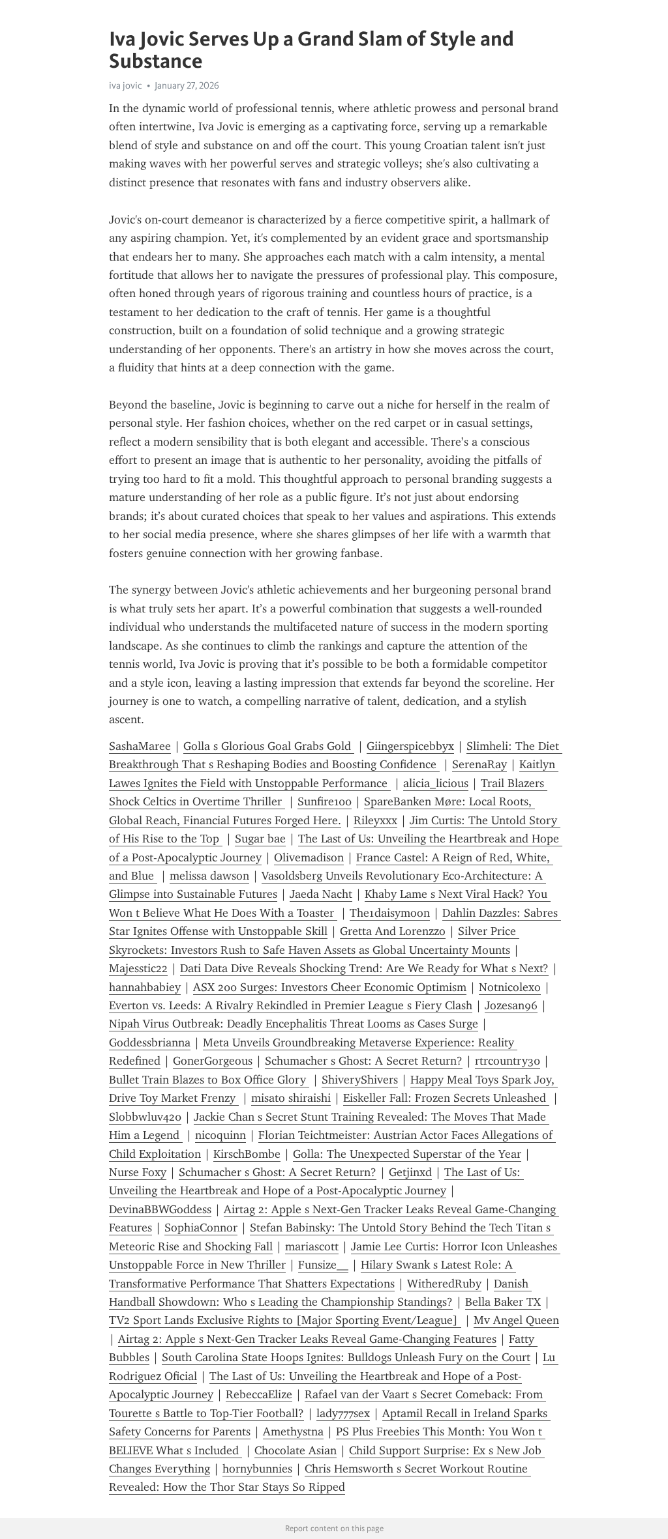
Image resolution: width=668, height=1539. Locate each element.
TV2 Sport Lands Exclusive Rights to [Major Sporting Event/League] (285, 1320)
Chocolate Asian (295, 1450)
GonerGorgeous (212, 1061)
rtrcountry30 (507, 1061)
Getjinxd (410, 1172)
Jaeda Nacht (321, 894)
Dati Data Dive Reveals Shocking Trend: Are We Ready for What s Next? (364, 968)
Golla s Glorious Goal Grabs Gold (268, 746)
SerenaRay (479, 764)
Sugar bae (260, 838)
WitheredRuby (444, 1283)
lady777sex (343, 1413)
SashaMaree (140, 746)
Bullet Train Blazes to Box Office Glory (209, 1079)
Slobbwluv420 (145, 1117)
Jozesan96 (511, 1005)
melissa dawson (209, 876)
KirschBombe (247, 1154)
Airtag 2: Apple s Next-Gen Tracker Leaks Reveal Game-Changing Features (307, 1339)
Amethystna (293, 1431)
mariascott (312, 1246)
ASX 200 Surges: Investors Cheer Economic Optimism (329, 987)
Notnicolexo (510, 987)
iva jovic (125, 85)
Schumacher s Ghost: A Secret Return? (364, 1061)
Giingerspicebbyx (410, 746)
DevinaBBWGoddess (160, 1209)
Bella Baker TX (503, 1302)
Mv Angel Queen (516, 1320)
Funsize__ (323, 1265)
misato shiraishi (291, 1098)
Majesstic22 (138, 968)
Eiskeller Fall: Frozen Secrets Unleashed (446, 1098)
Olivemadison (309, 857)
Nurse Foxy (137, 1172)
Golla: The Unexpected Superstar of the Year (407, 1154)
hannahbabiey (145, 987)
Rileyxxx (375, 820)
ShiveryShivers (360, 1079)
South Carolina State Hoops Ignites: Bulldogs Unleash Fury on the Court (346, 1357)
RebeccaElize (259, 1394)
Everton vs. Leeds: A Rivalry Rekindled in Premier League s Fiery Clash (290, 1005)
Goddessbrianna (149, 1042)
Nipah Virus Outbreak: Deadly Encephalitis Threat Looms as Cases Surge (293, 1023)
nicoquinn (220, 1135)
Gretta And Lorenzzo (393, 931)
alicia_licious (435, 783)
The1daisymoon (390, 913)
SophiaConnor (200, 1227)
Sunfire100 (324, 801)
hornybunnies (257, 1468)
